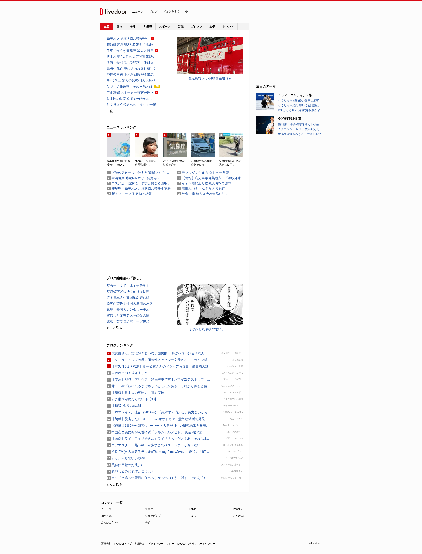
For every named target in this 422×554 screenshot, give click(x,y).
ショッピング (153, 515)
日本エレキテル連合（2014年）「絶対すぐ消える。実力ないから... (158, 412)
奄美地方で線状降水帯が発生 (128, 38)
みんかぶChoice (110, 522)
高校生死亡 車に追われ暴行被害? (131, 68)
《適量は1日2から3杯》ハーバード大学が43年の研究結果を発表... (158, 425)
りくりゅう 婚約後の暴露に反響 (298, 100)
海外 (132, 26)
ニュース (138, 11)
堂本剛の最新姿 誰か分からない (130, 98)
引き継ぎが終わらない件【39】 (132, 399)
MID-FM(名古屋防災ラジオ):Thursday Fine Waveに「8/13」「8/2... (158, 451)
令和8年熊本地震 (289, 118)
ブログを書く (171, 11)
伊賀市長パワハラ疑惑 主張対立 (130, 62)
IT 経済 (147, 26)
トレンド (228, 26)
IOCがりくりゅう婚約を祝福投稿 (299, 110)
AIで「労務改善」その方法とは (130, 86)
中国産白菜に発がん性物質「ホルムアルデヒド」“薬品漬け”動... (156, 432)
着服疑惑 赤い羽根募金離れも (210, 78)
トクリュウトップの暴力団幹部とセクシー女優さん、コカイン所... (158, 359)
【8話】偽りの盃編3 (124, 405)
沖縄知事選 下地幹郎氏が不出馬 (130, 74)
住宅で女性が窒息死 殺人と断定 (130, 51)
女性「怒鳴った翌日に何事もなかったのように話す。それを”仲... (157, 477)
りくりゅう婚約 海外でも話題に (298, 105)
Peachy (237, 509)
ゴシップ (196, 26)
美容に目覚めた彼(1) (124, 465)
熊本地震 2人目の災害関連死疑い (131, 56)
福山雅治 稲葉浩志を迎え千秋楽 (298, 124)
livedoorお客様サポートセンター (196, 543)
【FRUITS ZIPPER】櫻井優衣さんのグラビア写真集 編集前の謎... (159, 366)
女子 (212, 26)
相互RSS (106, 515)
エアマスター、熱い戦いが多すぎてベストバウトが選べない (153, 445)
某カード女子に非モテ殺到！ (128, 286)
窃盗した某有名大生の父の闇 (128, 315)
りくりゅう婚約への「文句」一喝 (131, 104)
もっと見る (114, 328)
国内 (119, 26)
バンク (193, 515)
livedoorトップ (123, 543)
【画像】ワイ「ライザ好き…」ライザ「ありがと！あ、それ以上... (158, 438)
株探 (147, 522)
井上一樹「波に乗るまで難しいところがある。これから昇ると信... (158, 386)
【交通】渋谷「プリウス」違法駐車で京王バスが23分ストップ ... (158, 379)
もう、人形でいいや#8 (126, 458)
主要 (106, 26)
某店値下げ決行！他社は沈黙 (128, 291)
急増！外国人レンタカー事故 (128, 309)
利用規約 (140, 543)
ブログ (153, 11)
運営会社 (106, 543)
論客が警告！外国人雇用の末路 (130, 303)
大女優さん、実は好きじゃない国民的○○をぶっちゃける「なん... (157, 353)
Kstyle (192, 509)
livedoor (113, 11)
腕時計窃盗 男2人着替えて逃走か (131, 44)
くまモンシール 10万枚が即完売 (298, 129)
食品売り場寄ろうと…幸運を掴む (299, 134)
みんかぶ (238, 515)
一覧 (110, 111)
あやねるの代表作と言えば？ (130, 471)
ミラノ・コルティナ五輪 (295, 95)
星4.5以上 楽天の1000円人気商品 (131, 80)
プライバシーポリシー (161, 543)
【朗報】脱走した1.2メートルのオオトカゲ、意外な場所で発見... (157, 419)
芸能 (181, 26)
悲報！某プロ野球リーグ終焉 (128, 321)
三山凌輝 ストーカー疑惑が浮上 (130, 93)
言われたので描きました (127, 372)
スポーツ (165, 26)
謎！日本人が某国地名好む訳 (128, 297)
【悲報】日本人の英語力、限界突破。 (137, 392)
